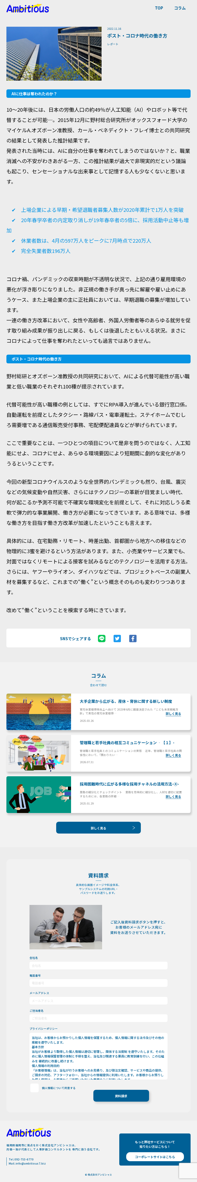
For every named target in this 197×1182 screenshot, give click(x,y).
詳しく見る (98, 828)
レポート (113, 44)
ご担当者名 (36, 1011)
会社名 (33, 958)
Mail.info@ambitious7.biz (27, 1163)
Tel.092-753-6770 (21, 1159)
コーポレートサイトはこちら (155, 1157)
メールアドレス (39, 993)
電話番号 (35, 975)
